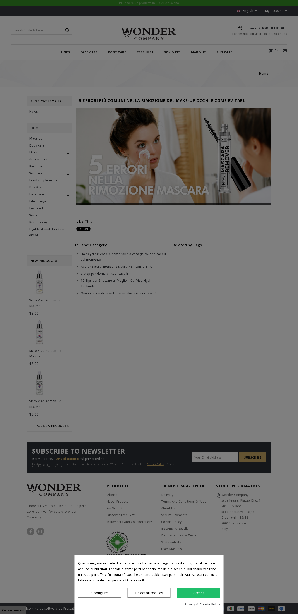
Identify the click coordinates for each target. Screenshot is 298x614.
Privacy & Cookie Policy (202, 604)
